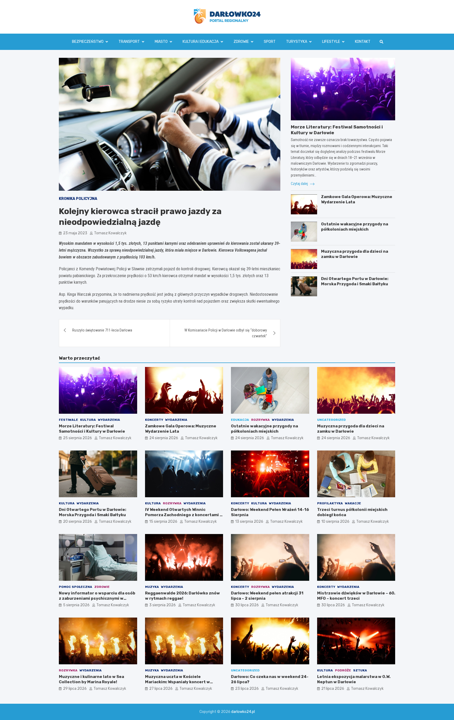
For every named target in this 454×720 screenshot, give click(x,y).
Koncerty (154, 420)
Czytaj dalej (300, 184)
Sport (270, 41)
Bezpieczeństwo (88, 41)
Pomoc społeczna (75, 587)
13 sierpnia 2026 (249, 521)
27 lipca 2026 (161, 688)
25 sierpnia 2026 (77, 438)
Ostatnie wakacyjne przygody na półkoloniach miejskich (354, 227)
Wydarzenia (109, 420)
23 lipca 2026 (247, 688)
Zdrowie (241, 41)
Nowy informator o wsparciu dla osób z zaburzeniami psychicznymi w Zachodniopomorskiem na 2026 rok (97, 598)
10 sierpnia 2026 (335, 521)
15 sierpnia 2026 (163, 521)
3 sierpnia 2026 (162, 605)
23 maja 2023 (75, 233)
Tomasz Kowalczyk (110, 233)
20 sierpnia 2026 (77, 521)
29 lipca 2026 (75, 688)
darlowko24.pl (243, 711)
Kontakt (362, 41)
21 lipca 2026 (332, 688)
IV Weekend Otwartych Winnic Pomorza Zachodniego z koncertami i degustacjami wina (183, 514)
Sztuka (360, 670)
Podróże (343, 670)
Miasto (161, 41)
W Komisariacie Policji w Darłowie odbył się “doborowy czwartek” (225, 333)
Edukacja (240, 420)
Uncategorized (331, 420)
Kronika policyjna (78, 198)
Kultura (88, 420)
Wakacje (353, 503)
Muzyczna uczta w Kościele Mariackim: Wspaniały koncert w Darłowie (177, 681)
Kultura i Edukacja (201, 41)
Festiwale (68, 420)
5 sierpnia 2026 (76, 605)
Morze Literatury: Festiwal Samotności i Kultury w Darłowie (92, 429)
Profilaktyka (330, 503)
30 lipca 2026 (247, 605)
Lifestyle (331, 41)
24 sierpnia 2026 (163, 438)
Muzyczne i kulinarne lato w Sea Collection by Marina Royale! (91, 679)
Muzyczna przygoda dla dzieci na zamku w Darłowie (354, 254)
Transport (129, 41)
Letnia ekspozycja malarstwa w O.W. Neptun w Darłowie (353, 679)
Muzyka (152, 587)
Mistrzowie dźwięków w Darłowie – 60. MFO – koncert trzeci (356, 596)
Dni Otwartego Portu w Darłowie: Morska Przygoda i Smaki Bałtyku (354, 282)
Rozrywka (260, 420)
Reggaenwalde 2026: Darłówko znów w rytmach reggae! (182, 596)
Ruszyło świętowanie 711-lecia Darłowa (102, 330)
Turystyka (296, 41)
